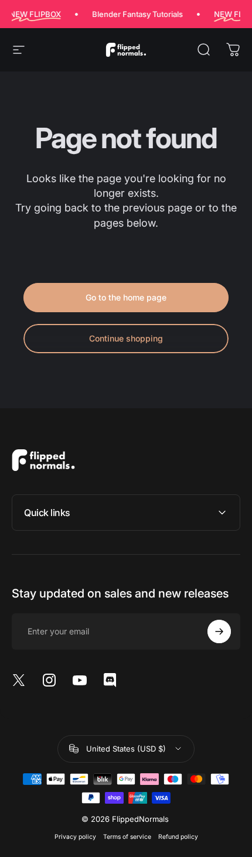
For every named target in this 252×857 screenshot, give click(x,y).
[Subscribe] (219, 631)
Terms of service (127, 837)
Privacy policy (75, 837)
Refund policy (178, 837)
